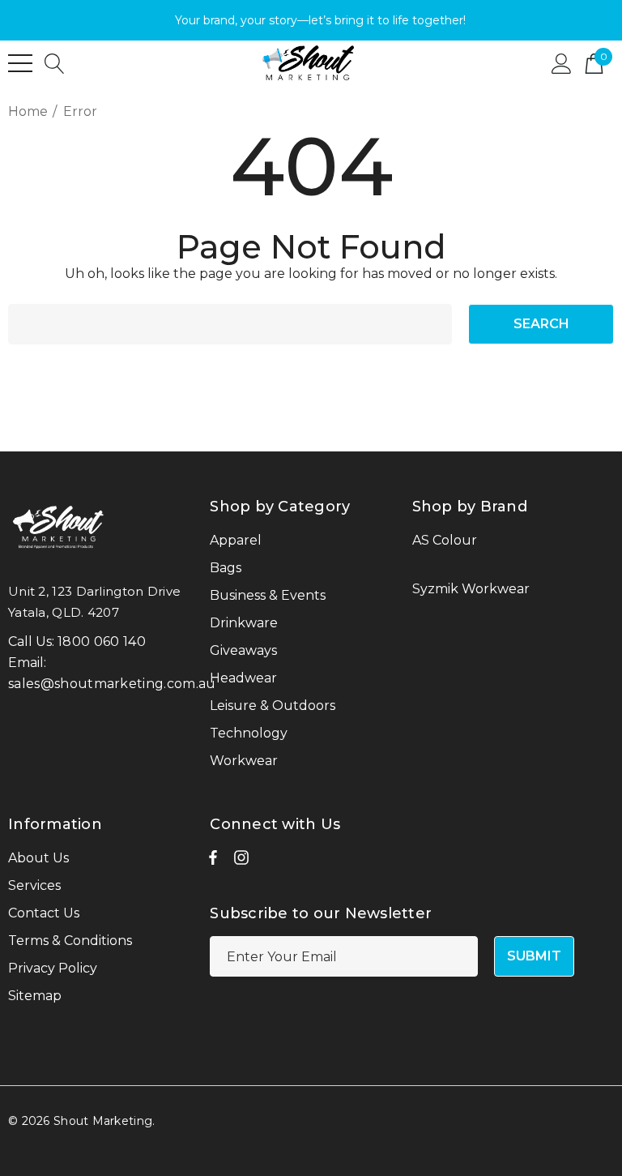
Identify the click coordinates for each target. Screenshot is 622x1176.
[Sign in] (562, 62)
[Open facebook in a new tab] (213, 861)
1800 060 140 (102, 641)
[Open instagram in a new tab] (241, 861)
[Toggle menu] (20, 63)
